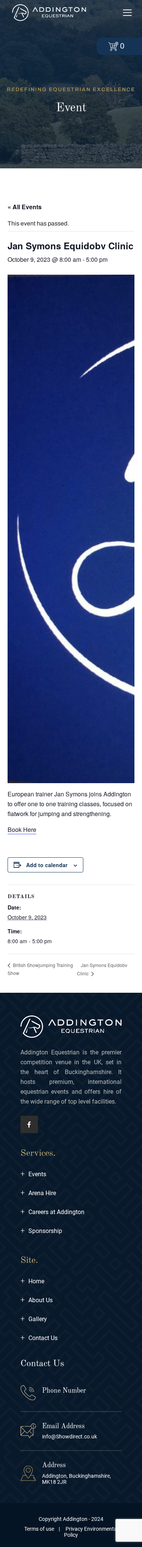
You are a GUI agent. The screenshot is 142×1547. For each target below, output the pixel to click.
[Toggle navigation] (127, 13)
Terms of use (39, 1529)
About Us (36, 1300)
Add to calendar (46, 865)
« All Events (25, 206)
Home (32, 1281)
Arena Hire (38, 1193)
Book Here (22, 829)
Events (33, 1174)
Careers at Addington (52, 1212)
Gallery (33, 1319)
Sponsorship (41, 1230)
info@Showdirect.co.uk (69, 1437)
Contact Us (39, 1338)
